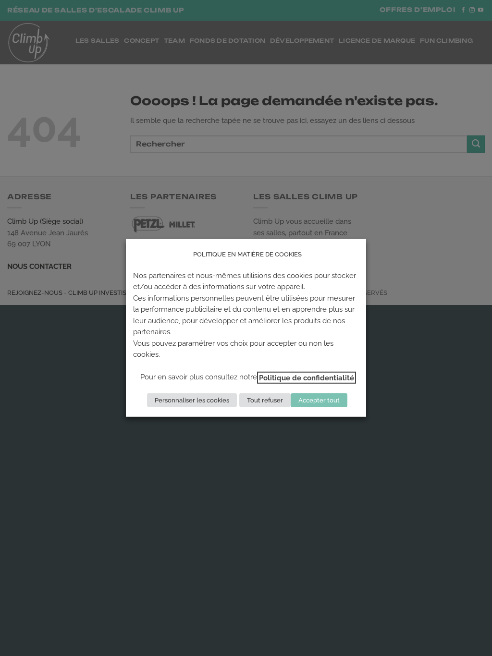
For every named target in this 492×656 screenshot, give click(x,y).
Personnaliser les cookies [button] (192, 400)
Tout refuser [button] (265, 400)
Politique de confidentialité (306, 377)
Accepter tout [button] (319, 400)
